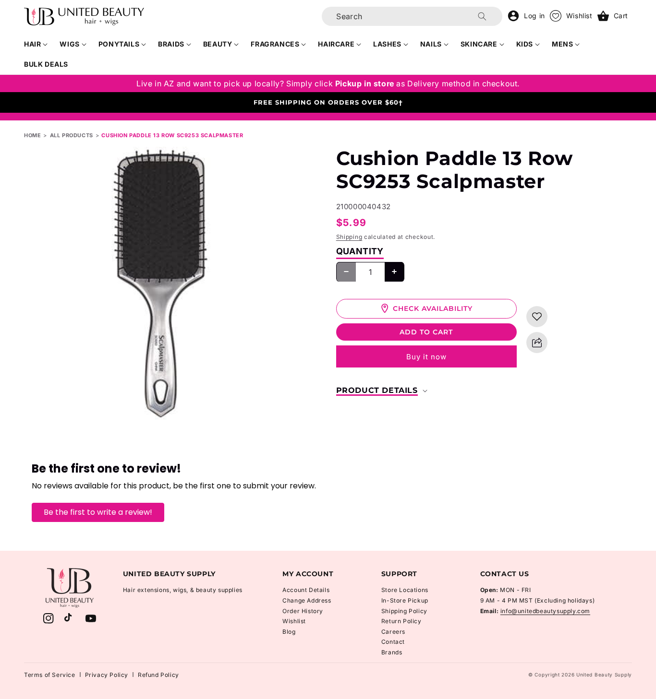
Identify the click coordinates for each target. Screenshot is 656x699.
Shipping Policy (404, 611)
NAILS (431, 44)
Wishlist (294, 621)
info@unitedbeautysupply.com (545, 611)
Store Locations (404, 589)
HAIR (32, 44)
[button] (36, 44)
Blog (288, 631)
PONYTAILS (118, 44)
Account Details (305, 589)
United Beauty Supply (604, 674)
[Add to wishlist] (537, 316)
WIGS (69, 44)
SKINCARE (479, 44)
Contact (393, 641)
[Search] (482, 16)
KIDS (524, 44)
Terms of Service (49, 674)
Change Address (306, 600)
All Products (71, 135)
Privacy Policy (106, 674)
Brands (391, 652)
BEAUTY (217, 44)
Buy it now (426, 356)
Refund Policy (158, 674)
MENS (562, 44)
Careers (393, 631)
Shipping (349, 236)
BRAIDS (171, 44)
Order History (302, 611)
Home (32, 135)
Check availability (433, 308)
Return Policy (401, 621)
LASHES (387, 44)
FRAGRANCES (275, 44)
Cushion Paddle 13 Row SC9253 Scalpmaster (172, 135)
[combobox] (412, 16)
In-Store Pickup (404, 600)
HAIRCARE (336, 44)
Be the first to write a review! (98, 512)
